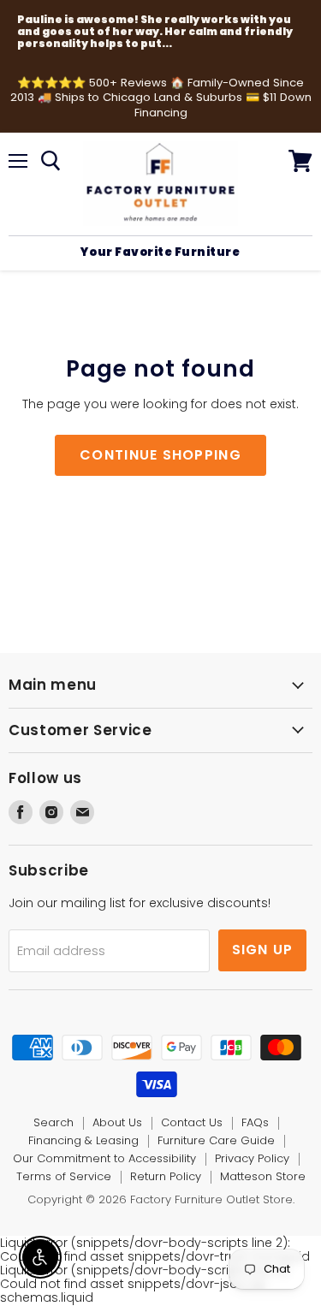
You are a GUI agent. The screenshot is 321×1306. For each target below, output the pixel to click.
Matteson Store (263, 1176)
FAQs (255, 1122)
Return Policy (165, 1176)
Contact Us (192, 1122)
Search (53, 1122)
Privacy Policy (252, 1158)
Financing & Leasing (83, 1140)
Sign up (263, 949)
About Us (117, 1122)
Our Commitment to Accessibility (104, 1158)
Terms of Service (63, 1176)
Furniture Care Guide (216, 1140)
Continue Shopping (160, 455)
